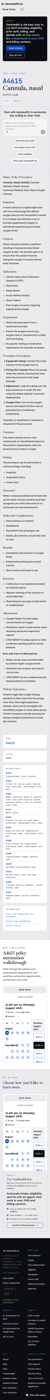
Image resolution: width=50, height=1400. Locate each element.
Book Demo (9, 9)
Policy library (13, 925)
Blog (5, 1364)
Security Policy (34, 1373)
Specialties (33, 1336)
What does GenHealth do (25, 161)
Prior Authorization (36, 1265)
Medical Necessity (36, 1284)
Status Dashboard (11, 1283)
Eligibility (32, 1269)
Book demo (25, 989)
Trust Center (8, 1278)
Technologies (9, 1373)
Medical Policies (10, 1383)
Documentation (35, 1359)
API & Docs (8, 1336)
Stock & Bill (33, 1279)
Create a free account (23, 1225)
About (5, 1359)
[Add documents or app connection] (7, 132)
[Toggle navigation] (22, 9)
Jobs (5, 1369)
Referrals (32, 1288)
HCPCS (14, 73)
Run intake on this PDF (25, 147)
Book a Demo (15, 48)
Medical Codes (10, 1378)
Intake (31, 1260)
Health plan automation (18, 921)
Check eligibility (25, 154)
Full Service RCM (10, 1324)
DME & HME (34, 1315)
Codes (5, 73)
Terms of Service (35, 1378)
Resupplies (33, 1274)
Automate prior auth (25, 140)
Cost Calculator (10, 1392)
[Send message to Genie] (43, 132)
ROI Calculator (10, 1388)
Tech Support (34, 1364)
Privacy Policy (34, 1369)
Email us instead (25, 997)
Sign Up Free (15, 55)
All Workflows (34, 1255)
